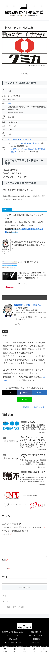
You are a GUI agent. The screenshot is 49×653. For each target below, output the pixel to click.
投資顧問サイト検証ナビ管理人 (27, 305)
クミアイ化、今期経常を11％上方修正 (24, 143)
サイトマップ (36, 642)
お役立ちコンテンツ (36, 635)
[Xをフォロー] (19, 324)
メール (6, 568)
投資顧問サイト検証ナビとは (13, 632)
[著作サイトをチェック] (15, 324)
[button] (42, 394)
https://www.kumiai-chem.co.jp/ (18, 139)
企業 (6, 331)
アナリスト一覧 (13, 635)
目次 (22, 74)
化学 (9, 103)
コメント (7, 534)
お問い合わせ (13, 639)
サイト (5, 577)
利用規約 (36, 639)
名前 (5, 560)
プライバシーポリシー (12, 642)
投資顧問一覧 (36, 632)
